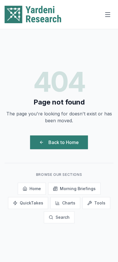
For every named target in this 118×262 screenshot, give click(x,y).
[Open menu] (107, 14)
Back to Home (63, 142)
